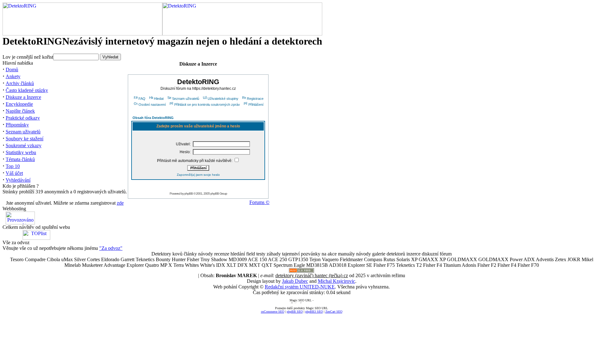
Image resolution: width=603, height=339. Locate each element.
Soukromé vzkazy (23, 145)
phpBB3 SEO (314, 311)
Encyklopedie (19, 104)
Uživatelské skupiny (223, 98)
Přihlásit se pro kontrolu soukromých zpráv (207, 104)
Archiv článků (20, 83)
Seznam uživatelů (23, 131)
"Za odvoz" (110, 248)
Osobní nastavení (152, 104)
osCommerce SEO (272, 311)
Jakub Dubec (295, 281)
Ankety (13, 76)
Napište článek (20, 111)
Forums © (259, 202)
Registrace (255, 98)
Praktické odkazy (23, 118)
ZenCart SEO (333, 311)
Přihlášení (255, 104)
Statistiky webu (21, 152)
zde (120, 203)
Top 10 (13, 166)
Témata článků (20, 159)
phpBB (188, 193)
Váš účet (14, 173)
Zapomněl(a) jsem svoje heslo (198, 174)
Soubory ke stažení (24, 138)
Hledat (159, 98)
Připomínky (17, 124)
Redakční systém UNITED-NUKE (300, 286)
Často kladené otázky (27, 90)
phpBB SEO (295, 311)
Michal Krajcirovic (336, 281)
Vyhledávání (18, 180)
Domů (12, 69)
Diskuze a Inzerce (23, 97)
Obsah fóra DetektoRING (153, 118)
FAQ (142, 98)
